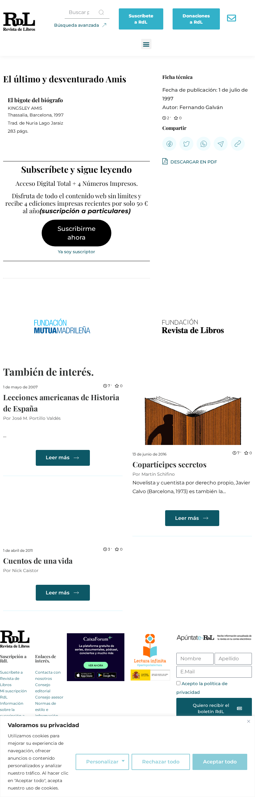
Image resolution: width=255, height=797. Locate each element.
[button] (146, 44)
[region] (127, 756)
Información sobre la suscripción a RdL (12, 712)
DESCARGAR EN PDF (193, 162)
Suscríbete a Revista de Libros (11, 678)
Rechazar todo (160, 762)
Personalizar (102, 762)
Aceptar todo (220, 762)
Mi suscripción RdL (13, 694)
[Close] (248, 721)
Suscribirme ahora (76, 233)
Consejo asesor (49, 697)
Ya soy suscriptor (76, 251)
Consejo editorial (42, 687)
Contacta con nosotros (48, 675)
